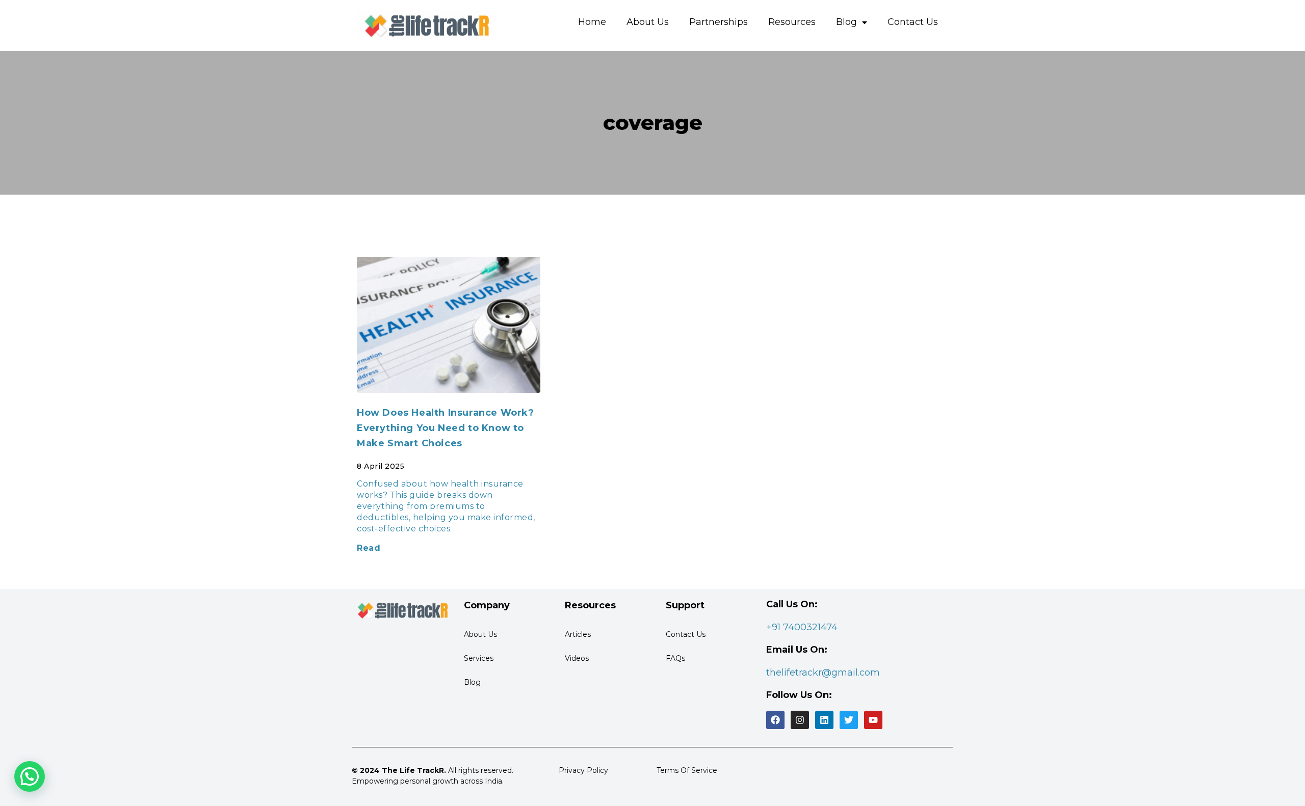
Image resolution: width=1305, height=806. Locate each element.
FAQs (675, 658)
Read (368, 548)
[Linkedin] (824, 720)
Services (478, 658)
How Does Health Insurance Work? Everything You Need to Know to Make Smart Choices (445, 428)
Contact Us (913, 22)
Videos (577, 658)
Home (592, 22)
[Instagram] (800, 720)
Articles (578, 634)
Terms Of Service (687, 770)
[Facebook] (775, 720)
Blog (846, 22)
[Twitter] (849, 720)
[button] (29, 776)
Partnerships (718, 22)
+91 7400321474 (802, 627)
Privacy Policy (583, 770)
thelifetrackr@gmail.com (823, 672)
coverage (652, 122)
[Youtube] (873, 720)
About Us (648, 22)
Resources (792, 22)
